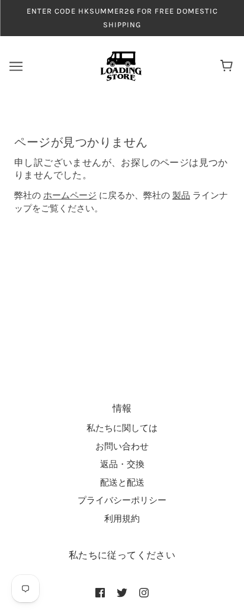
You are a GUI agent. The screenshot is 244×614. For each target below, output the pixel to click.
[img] (100, 592)
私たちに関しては (122, 428)
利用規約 (122, 518)
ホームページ (70, 195)
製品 (181, 195)
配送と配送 (122, 482)
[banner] (121, 65)
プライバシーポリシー (122, 500)
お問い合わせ (122, 446)
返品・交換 (122, 464)
